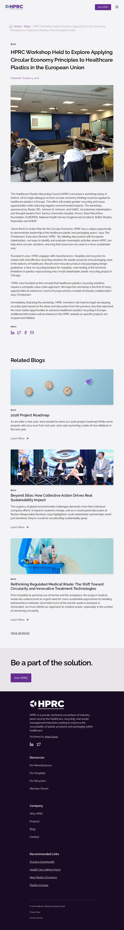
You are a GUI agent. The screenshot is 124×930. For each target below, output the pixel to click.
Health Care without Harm (45, 869)
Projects (35, 821)
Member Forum (39, 788)
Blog (27, 26)
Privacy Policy (35, 912)
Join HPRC (103, 7)
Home (17, 26)
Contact (34, 836)
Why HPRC (36, 813)
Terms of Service (36, 918)
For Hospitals (37, 773)
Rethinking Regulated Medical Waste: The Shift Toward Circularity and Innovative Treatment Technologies (57, 586)
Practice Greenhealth (42, 861)
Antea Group (51, 736)
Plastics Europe (39, 885)
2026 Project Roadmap (30, 415)
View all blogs (20, 633)
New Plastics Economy (43, 877)
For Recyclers (38, 780)
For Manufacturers (41, 765)
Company (36, 805)
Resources (37, 757)
